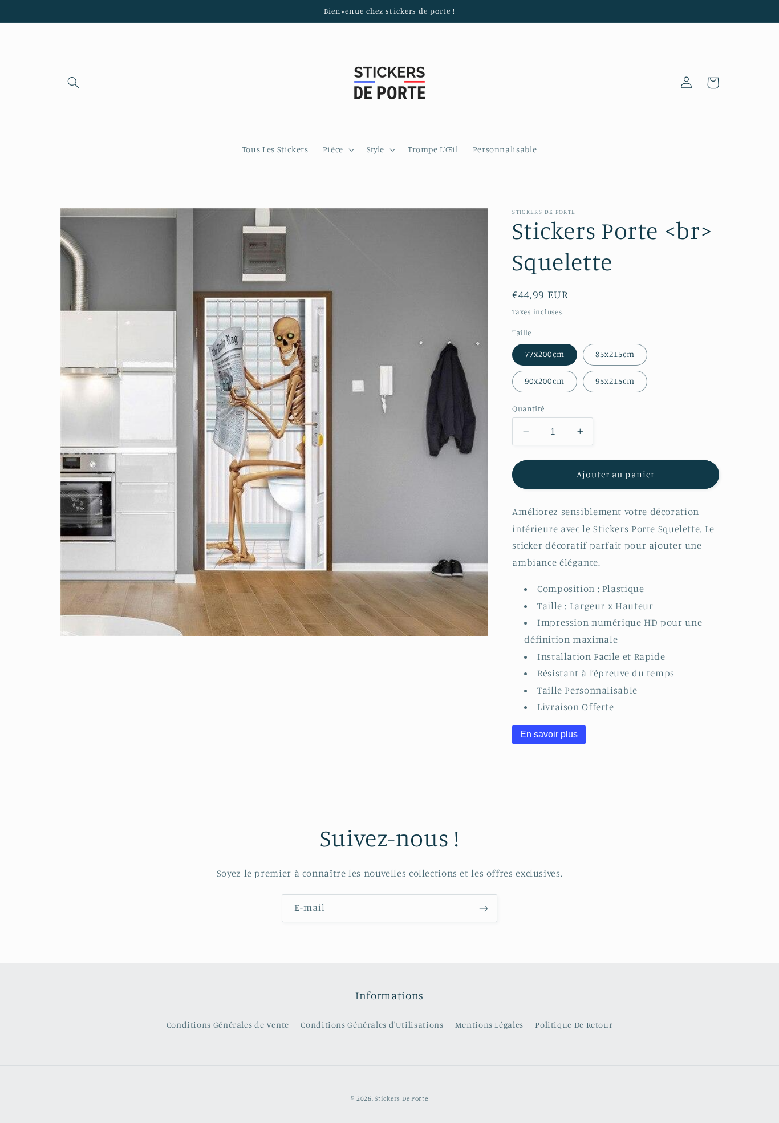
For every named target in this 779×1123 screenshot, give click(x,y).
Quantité (528, 407)
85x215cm (615, 354)
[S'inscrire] (483, 908)
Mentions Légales (489, 1024)
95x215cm (615, 381)
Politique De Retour (573, 1024)
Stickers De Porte (401, 1098)
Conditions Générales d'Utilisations (372, 1024)
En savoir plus (549, 734)
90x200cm (544, 381)
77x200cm (544, 354)
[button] (73, 83)
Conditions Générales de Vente (228, 1024)
